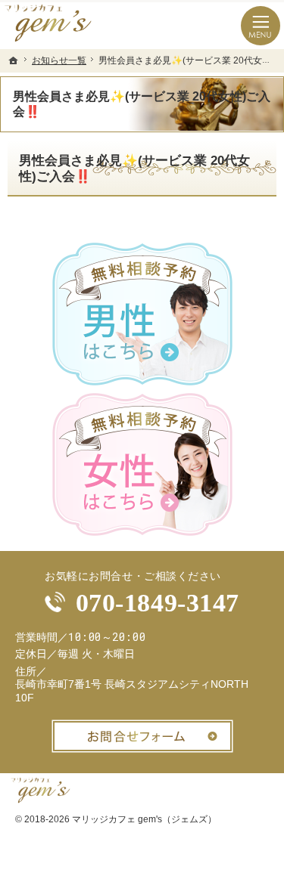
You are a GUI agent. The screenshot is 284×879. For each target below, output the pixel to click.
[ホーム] (14, 60)
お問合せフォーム (142, 736)
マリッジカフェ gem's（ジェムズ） (144, 819)
